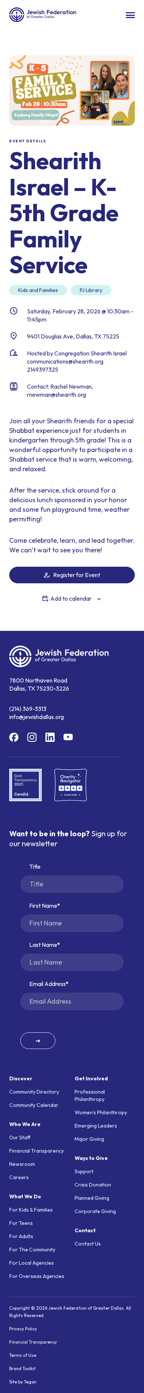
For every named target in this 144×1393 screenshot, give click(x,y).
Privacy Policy (23, 1328)
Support (84, 1171)
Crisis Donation (93, 1184)
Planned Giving (92, 1198)
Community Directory (34, 1091)
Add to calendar (71, 598)
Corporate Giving (95, 1211)
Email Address (47, 983)
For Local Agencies (31, 1263)
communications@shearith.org (65, 361)
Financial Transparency (36, 1150)
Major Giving (89, 1139)
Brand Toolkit (22, 1368)
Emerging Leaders (96, 1125)
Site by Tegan (23, 1382)
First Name (43, 905)
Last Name (43, 944)
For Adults (21, 1236)
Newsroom (22, 1164)
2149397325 (42, 369)
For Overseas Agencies (36, 1276)
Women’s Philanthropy (101, 1112)
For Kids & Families (31, 1209)
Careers (19, 1177)
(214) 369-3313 (28, 708)
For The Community (32, 1249)
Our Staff (20, 1137)
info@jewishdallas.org (36, 716)
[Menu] (130, 15)
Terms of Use (22, 1355)
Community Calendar (33, 1105)
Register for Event (76, 575)
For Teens (21, 1223)
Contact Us (88, 1243)
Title (35, 866)
